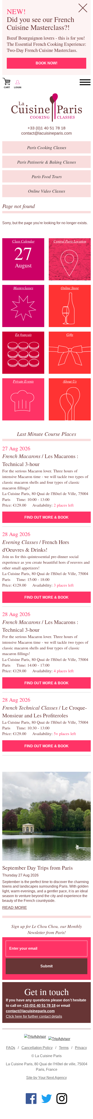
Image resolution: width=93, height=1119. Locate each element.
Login (17, 87)
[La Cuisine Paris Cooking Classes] (46, 107)
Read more (14, 907)
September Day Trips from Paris (37, 867)
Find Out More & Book (46, 517)
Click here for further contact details (34, 1016)
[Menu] (85, 82)
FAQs (10, 1048)
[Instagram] (61, 1098)
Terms (64, 1048)
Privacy (81, 1048)
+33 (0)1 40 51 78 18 (46, 128)
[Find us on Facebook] (31, 1098)
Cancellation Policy (37, 1048)
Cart (7, 87)
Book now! (46, 63)
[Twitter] (46, 1098)
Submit (46, 966)
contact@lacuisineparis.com (46, 133)
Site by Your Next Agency (46, 1078)
